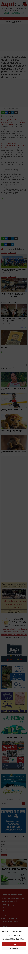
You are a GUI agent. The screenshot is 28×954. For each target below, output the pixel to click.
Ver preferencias (14, 948)
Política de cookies (13, 952)
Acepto (14, 944)
